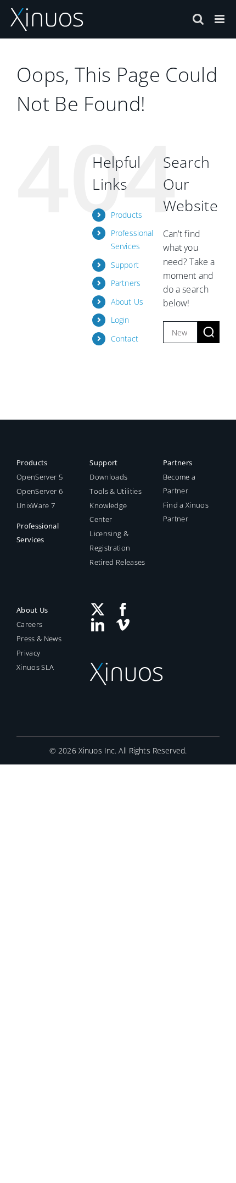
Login (120, 320)
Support (125, 265)
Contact (124, 338)
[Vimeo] (123, 624)
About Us (127, 301)
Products (126, 215)
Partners (126, 283)
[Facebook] (123, 609)
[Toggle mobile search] (198, 19)
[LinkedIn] (97, 624)
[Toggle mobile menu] (220, 19)
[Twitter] (97, 609)
